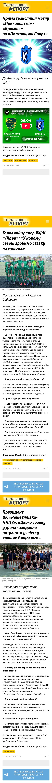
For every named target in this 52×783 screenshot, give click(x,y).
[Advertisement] (26, 195)
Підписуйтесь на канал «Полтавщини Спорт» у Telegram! (28, 486)
